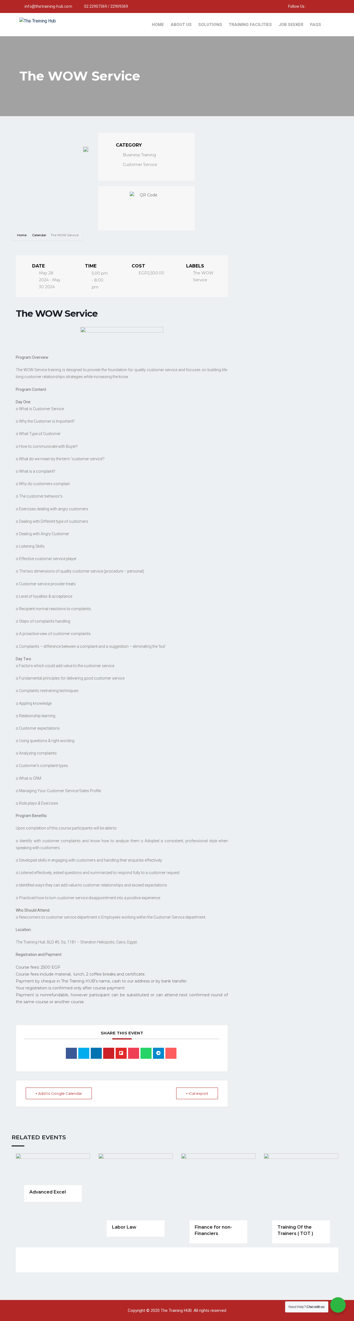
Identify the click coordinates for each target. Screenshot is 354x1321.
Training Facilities (250, 24)
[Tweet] (83, 1053)
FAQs (315, 24)
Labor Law (124, 1227)
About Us (181, 24)
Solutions (210, 24)
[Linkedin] (96, 1053)
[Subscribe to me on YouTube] (317, 6)
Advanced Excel (47, 1192)
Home (158, 24)
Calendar (39, 235)
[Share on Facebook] (71, 1053)
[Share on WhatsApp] (146, 1053)
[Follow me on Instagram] (324, 6)
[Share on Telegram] (158, 1053)
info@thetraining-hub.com (48, 6)
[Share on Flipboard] (121, 1053)
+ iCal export (197, 1093)
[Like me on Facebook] (310, 6)
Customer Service (140, 164)
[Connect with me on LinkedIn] (331, 6)
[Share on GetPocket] (133, 1053)
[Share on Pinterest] (108, 1053)
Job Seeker (290, 24)
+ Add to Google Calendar (58, 1093)
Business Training (139, 154)
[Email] (170, 1053)
